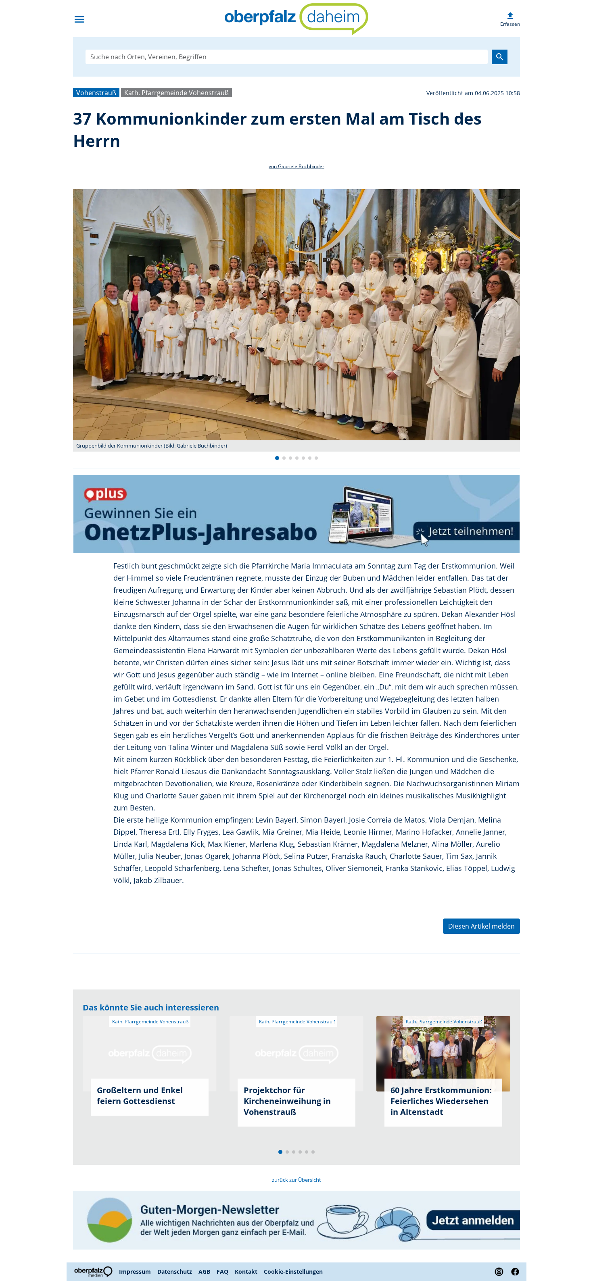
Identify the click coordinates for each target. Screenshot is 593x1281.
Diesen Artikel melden (481, 926)
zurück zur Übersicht (296, 1179)
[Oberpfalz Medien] (94, 1271)
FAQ (222, 1271)
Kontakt (246, 1271)
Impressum (135, 1271)
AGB (204, 1271)
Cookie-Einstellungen (293, 1271)
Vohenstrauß (96, 92)
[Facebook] (513, 1272)
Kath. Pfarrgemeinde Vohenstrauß (176, 92)
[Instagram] (499, 1272)
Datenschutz (174, 1271)
